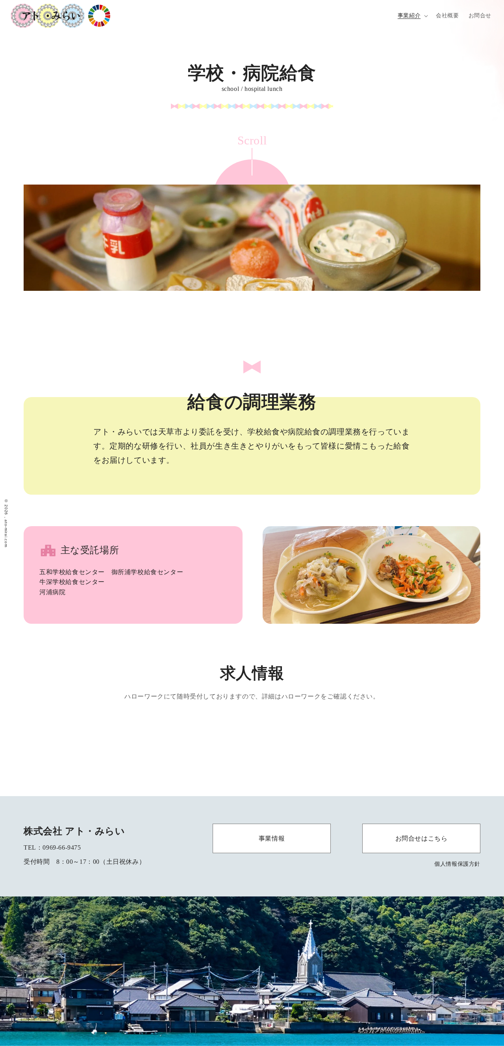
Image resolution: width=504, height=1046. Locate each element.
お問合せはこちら (421, 838)
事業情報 (272, 838)
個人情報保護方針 (457, 864)
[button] (412, 15)
